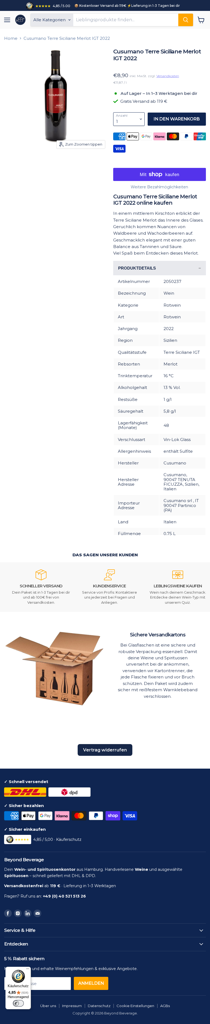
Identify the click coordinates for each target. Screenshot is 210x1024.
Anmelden (91, 983)
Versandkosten (167, 76)
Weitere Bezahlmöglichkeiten (159, 187)
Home (11, 38)
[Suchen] (185, 20)
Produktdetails (137, 268)
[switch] (18, 1003)
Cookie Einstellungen (135, 1006)
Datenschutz (99, 1006)
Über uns (48, 1006)
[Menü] (27, 970)
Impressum (72, 1006)
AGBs (165, 1006)
